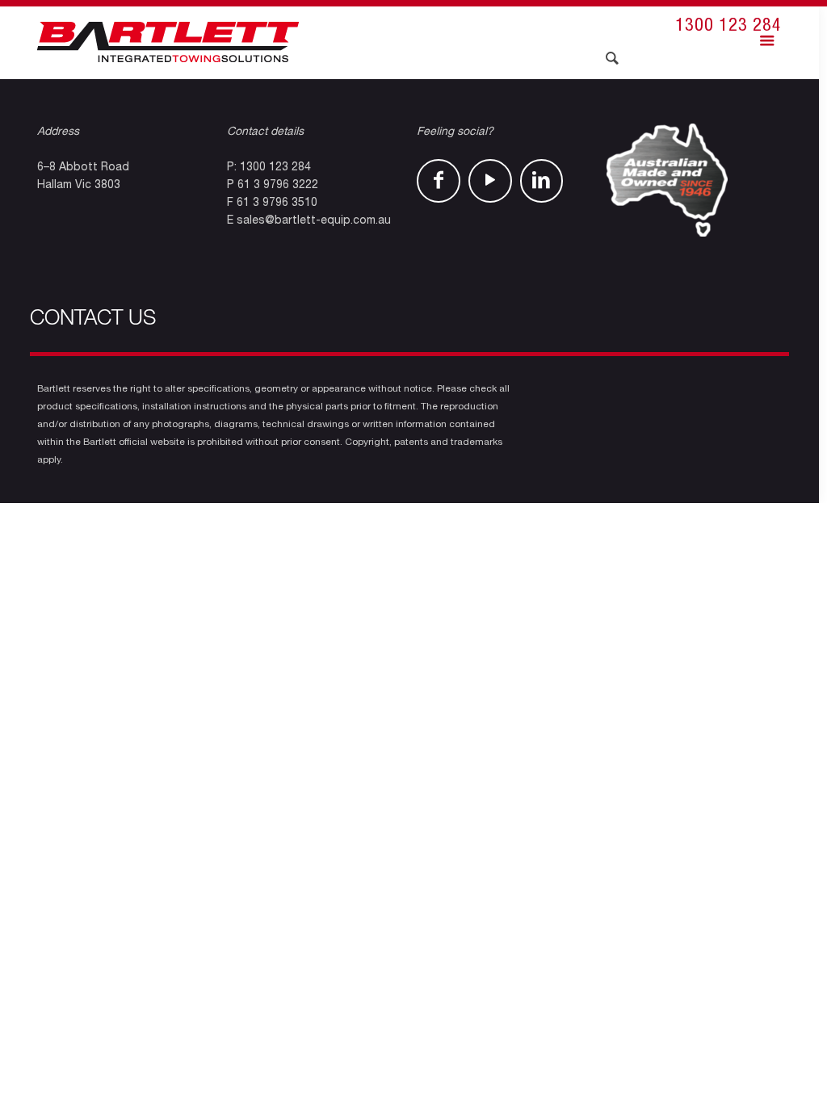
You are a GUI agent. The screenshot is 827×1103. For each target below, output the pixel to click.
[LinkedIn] (542, 181)
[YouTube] (490, 181)
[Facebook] (438, 181)
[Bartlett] (168, 42)
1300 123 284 (728, 27)
